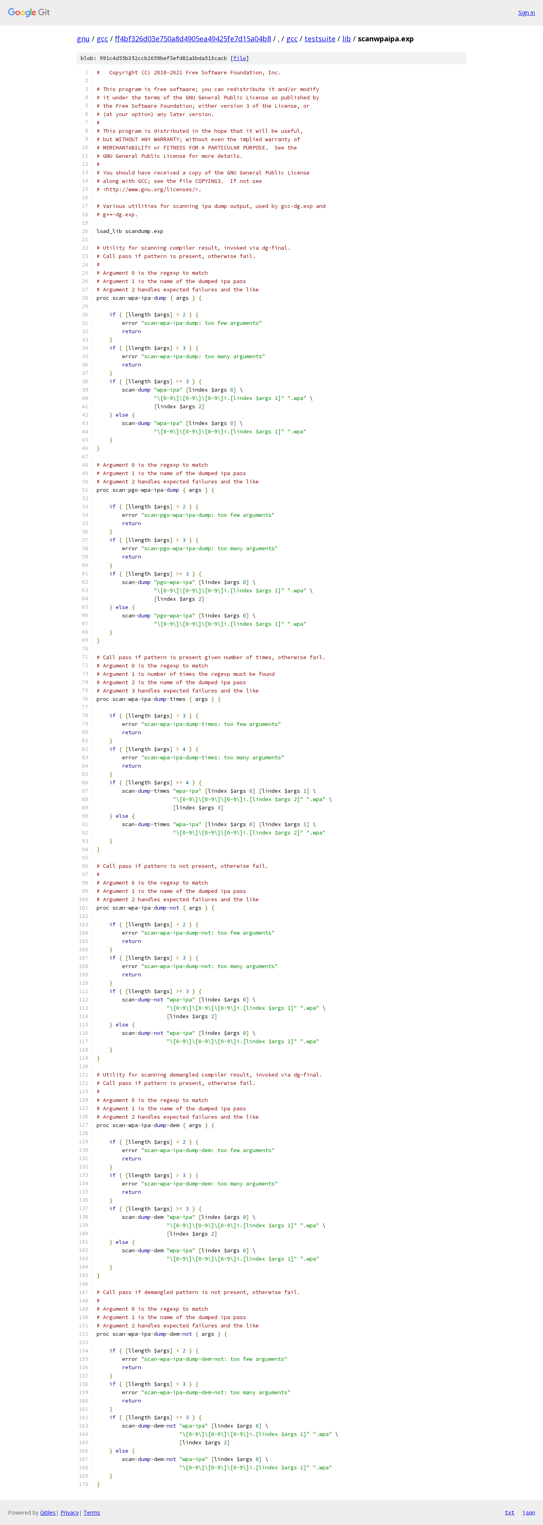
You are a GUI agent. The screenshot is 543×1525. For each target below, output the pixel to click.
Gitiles (48, 1512)
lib (346, 38)
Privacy (69, 1512)
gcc (102, 38)
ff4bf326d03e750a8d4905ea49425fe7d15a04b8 (193, 38)
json (528, 1512)
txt (509, 1512)
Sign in (526, 12)
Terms (91, 1512)
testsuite (319, 38)
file (239, 58)
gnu (83, 38)
